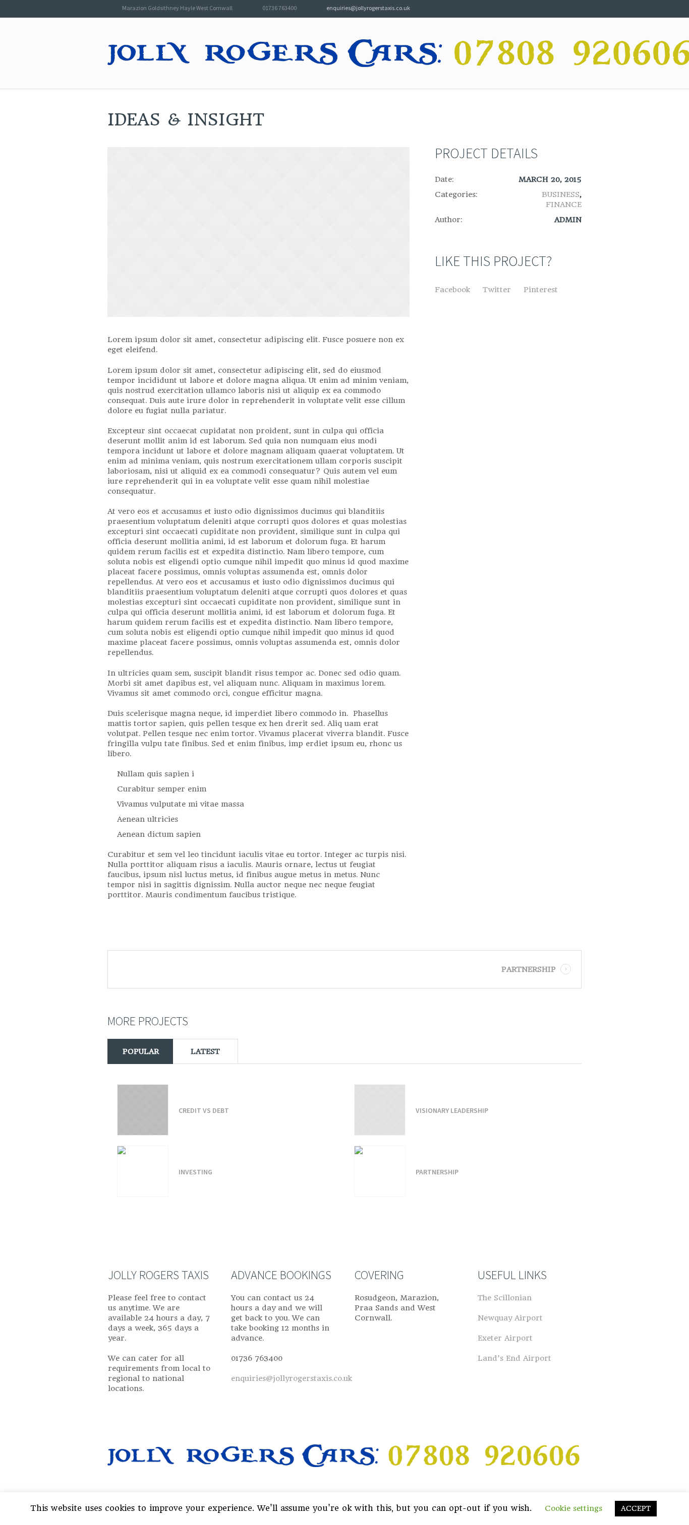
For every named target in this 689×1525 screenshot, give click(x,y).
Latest (205, 1051)
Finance (564, 204)
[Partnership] (380, 1171)
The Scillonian (505, 1297)
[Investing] (143, 1171)
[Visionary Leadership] (380, 1110)
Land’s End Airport (514, 1358)
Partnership (528, 969)
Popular (141, 1051)
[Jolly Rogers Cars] (344, 1458)
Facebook (452, 289)
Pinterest (541, 289)
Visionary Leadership (452, 1110)
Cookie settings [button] (573, 1508)
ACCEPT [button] (636, 1508)
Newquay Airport (510, 1317)
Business (561, 194)
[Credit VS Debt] (143, 1110)
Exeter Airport (505, 1338)
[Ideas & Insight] (258, 232)
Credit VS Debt (204, 1110)
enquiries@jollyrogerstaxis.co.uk (368, 8)
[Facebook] (576, 9)
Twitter (497, 289)
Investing (195, 1171)
